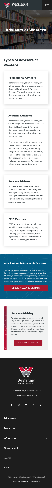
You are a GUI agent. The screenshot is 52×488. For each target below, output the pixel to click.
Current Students (10, 447)
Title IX (6, 444)
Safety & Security (10, 450)
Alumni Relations (10, 454)
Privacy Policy (17, 481)
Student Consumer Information (15, 457)
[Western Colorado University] (26, 383)
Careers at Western (11, 464)
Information (10, 438)
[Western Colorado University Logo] (16, 5)
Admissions (27, 395)
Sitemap (25, 481)
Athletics (7, 467)
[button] (47, 5)
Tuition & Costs (10, 434)
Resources (9, 428)
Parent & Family (9, 461)
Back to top (34, 482)
